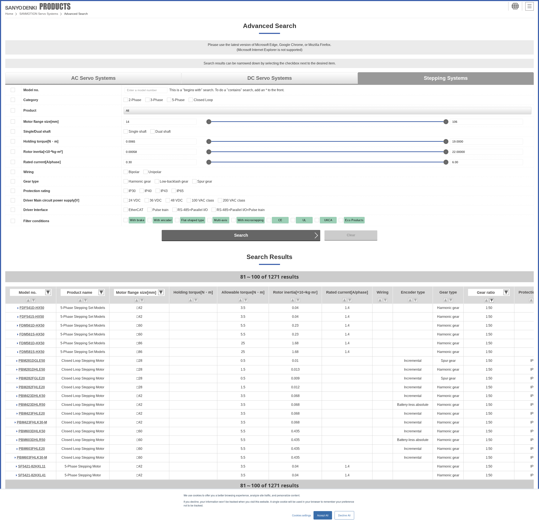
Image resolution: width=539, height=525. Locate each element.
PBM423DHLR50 (32, 404)
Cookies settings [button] (301, 515)
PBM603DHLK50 (32, 431)
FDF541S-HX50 (32, 316)
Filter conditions (36, 221)
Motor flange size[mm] (41, 121)
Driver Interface (35, 210)
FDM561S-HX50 (31, 334)
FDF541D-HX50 (32, 308)
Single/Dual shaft (37, 131)
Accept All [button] (322, 515)
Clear (351, 235)
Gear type (31, 181)
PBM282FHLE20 (32, 387)
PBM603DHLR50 (32, 440)
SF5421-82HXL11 (31, 466)
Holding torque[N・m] (40, 141)
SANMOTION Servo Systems (38, 13)
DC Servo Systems (269, 78)
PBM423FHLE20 (32, 413)
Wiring (28, 172)
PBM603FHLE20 (32, 448)
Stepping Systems (446, 78)
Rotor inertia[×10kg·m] (43, 152)
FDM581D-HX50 (31, 343)
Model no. (31, 90)
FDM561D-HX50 (31, 325)
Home (9, 13)
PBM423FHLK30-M (32, 422)
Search (241, 235)
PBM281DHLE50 (32, 369)
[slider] (208, 121)
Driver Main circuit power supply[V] (51, 200)
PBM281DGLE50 (32, 360)
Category (30, 100)
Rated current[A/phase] (42, 162)
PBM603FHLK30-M (32, 457)
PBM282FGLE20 (32, 378)
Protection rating (36, 191)
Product (29, 110)
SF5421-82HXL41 (32, 475)
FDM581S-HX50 (31, 352)
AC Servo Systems (93, 78)
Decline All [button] (344, 515)
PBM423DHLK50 (32, 396)
